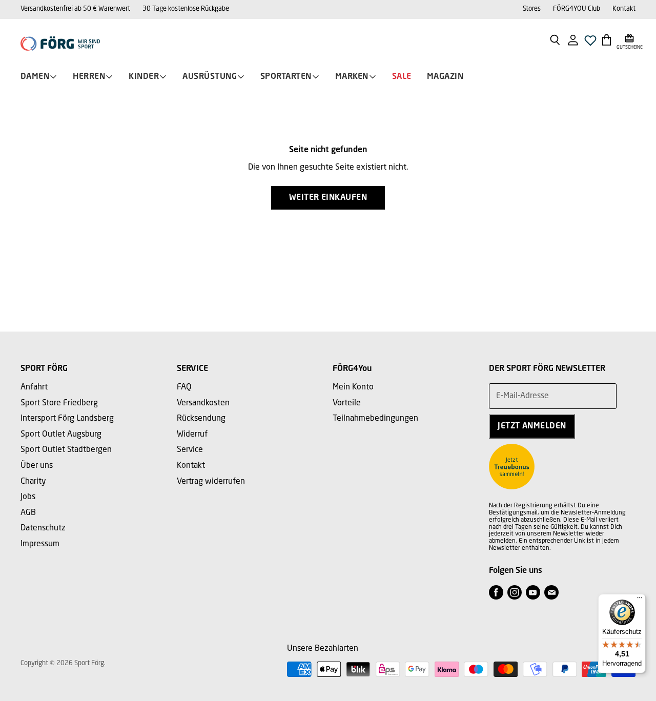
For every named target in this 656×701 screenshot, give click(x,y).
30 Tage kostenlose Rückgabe (185, 9)
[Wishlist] (590, 43)
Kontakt (624, 9)
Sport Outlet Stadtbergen (66, 450)
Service (190, 450)
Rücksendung (201, 419)
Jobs (27, 497)
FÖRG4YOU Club (576, 9)
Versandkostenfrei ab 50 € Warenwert (75, 9)
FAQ (184, 387)
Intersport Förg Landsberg (67, 419)
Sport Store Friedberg (59, 403)
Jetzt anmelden (532, 426)
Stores (532, 9)
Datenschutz (43, 528)
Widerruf (192, 434)
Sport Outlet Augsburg (60, 434)
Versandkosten (203, 403)
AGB (28, 513)
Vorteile (347, 403)
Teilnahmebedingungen (375, 419)
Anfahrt (34, 387)
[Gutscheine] (630, 39)
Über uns (36, 466)
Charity (33, 482)
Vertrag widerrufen (211, 482)
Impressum (39, 544)
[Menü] (639, 600)
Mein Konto (353, 387)
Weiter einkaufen (328, 198)
